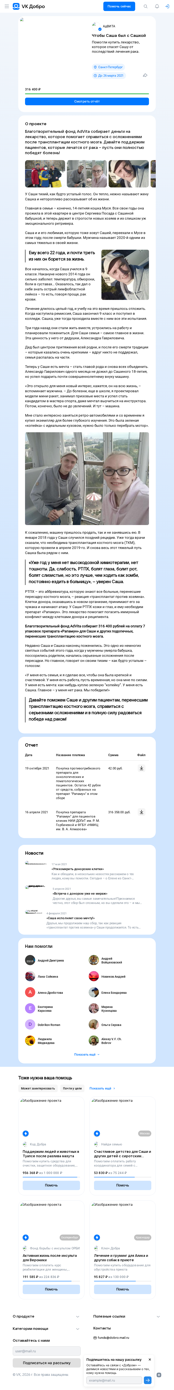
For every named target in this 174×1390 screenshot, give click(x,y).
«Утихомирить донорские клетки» (78, 869)
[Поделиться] (145, 75)
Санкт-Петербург (110, 67)
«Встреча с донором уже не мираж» (80, 893)
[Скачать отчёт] (141, 768)
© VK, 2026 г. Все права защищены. (41, 1375)
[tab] (38, 1088)
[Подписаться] (148, 1380)
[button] (47, 1316)
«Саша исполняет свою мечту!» (70, 918)
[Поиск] (146, 6)
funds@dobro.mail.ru (113, 1337)
